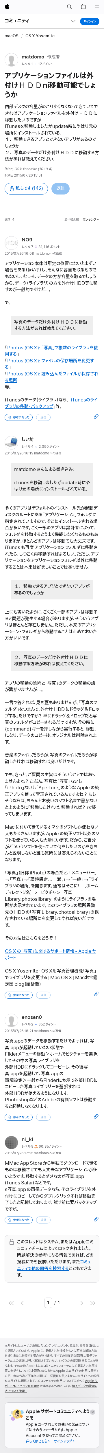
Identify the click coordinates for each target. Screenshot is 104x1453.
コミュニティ (17, 21)
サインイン (89, 21)
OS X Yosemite (40, 36)
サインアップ (63, 1441)
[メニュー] (97, 7)
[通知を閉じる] (92, 1412)
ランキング (89, 220)
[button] (69, 7)
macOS (11, 36)
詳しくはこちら (36, 1441)
